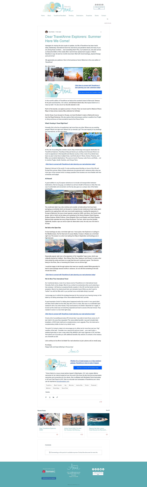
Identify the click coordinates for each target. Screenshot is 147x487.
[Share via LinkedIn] (53, 397)
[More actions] (101, 32)
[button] (107, 19)
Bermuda (71, 385)
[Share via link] (57, 397)
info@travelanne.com (75, 472)
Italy (65, 385)
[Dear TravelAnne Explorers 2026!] (49, 419)
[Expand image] (54, 74)
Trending (47, 392)
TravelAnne (49, 385)
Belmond (48, 388)
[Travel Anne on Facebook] (95, 4)
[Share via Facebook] (46, 397)
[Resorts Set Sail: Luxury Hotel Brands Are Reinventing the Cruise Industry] (98, 419)
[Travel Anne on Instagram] (97, 4)
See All (107, 410)
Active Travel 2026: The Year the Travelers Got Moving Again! (72, 429)
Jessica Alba (79, 385)
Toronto (87, 385)
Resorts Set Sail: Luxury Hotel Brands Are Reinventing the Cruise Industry (98, 429)
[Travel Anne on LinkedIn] (102, 4)
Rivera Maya (56, 388)
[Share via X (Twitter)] (49, 397)
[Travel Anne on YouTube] (101, 4)
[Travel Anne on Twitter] (99, 4)
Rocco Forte (65, 388)
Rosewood (93, 385)
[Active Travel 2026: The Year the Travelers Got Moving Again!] (73, 419)
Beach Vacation (58, 385)
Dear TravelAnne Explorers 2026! (47, 429)
